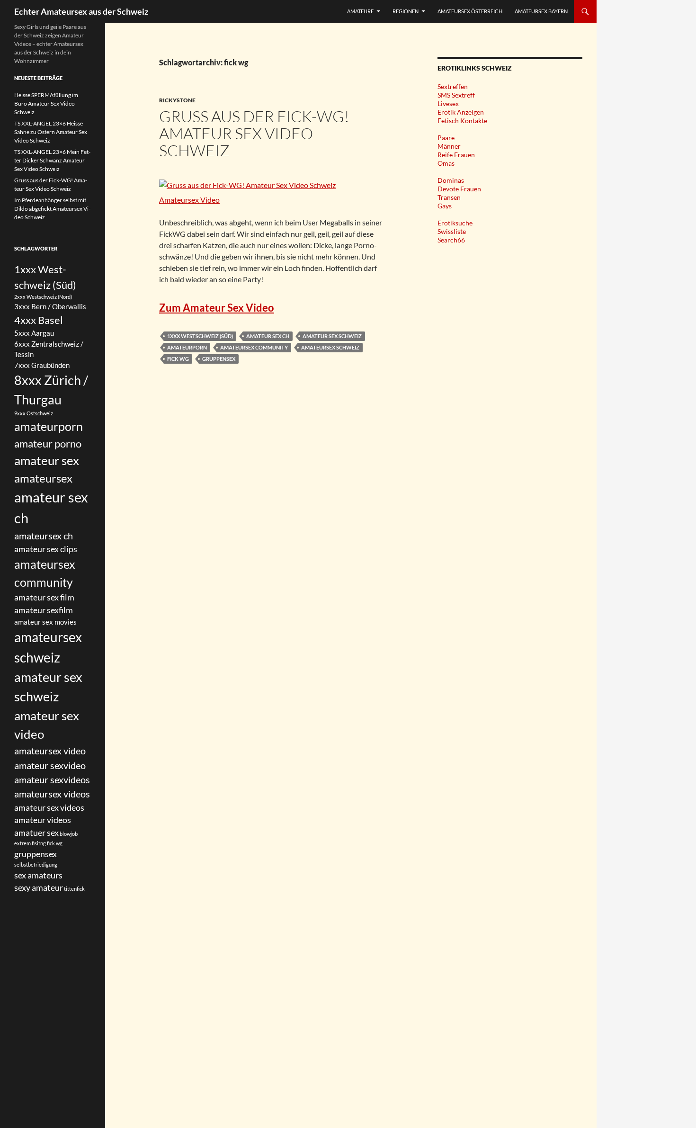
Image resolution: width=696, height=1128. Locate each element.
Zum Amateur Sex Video (216, 307)
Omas (446, 163)
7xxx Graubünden (42, 365)
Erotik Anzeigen (460, 112)
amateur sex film (44, 597)
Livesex (448, 103)
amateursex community (254, 347)
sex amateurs (38, 875)
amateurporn (187, 347)
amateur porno (47, 443)
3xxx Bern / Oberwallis (50, 306)
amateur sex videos (49, 807)
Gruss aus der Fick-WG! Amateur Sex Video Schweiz (254, 133)
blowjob (69, 834)
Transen (449, 197)
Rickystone (177, 100)
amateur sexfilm (43, 610)
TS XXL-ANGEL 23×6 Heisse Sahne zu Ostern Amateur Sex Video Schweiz (50, 132)
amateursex (43, 478)
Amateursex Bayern (541, 11)
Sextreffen (452, 86)
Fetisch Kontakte (462, 120)
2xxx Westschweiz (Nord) (43, 297)
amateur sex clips (45, 549)
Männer (449, 146)
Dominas (450, 180)
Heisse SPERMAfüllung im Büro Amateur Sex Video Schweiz (46, 103)
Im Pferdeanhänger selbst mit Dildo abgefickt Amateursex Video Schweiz (52, 209)
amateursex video (50, 750)
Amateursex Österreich (469, 11)
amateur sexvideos (52, 779)
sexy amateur (38, 887)
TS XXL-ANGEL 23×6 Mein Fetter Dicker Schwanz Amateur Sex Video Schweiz (52, 160)
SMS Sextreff (456, 95)
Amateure (360, 11)
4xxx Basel (38, 319)
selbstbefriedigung (35, 864)
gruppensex (218, 359)
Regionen (406, 11)
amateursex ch (43, 535)
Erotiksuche (455, 223)
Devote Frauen (459, 189)
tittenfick (74, 889)
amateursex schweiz (330, 347)
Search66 (451, 240)
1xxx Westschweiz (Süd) (200, 336)
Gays (444, 206)
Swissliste (451, 231)
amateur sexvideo (50, 765)
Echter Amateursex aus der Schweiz (81, 11)
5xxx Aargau (34, 333)
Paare (446, 138)
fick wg (178, 359)
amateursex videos (52, 793)
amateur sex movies (45, 622)
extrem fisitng (30, 843)
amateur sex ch (267, 336)
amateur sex (46, 460)
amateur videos (42, 820)
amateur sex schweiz (332, 336)
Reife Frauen (456, 155)
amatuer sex (36, 832)
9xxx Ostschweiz (33, 413)
